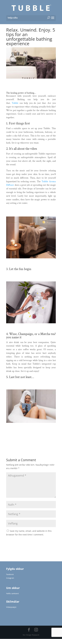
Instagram (10, 578)
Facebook (10, 574)
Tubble (15, 103)
